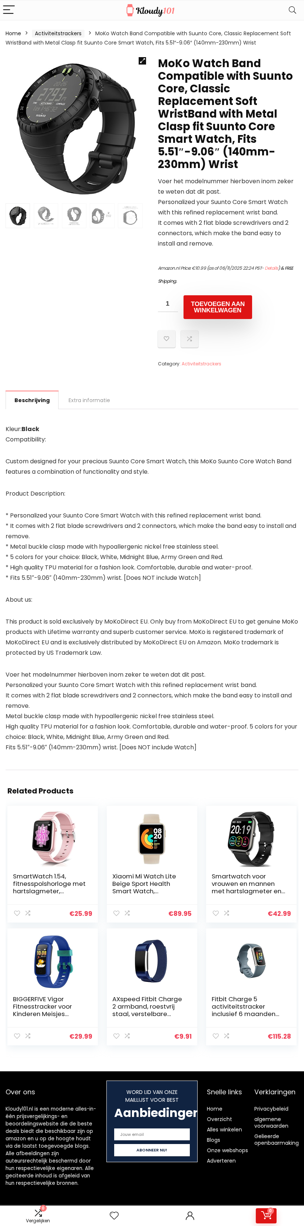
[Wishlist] (114, 1215)
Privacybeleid (271, 1108)
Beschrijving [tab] (32, 400)
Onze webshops (227, 1150)
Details (271, 268)
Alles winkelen (224, 1129)
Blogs (213, 1140)
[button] (142, 61)
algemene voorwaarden (271, 1122)
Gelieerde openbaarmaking (276, 1140)
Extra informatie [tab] (89, 400)
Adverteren (221, 1160)
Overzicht (219, 1119)
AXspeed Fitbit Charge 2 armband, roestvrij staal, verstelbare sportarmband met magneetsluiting (147, 1014)
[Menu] (9, 10)
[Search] (292, 10)
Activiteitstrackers (58, 33)
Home (13, 33)
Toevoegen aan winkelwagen (218, 307)
